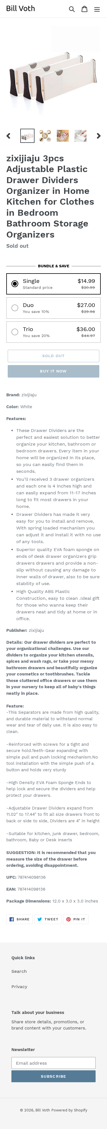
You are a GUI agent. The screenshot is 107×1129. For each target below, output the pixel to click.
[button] (53, 284)
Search (19, 971)
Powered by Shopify (69, 1110)
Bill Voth (42, 1110)
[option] (27, 135)
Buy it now (53, 371)
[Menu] (97, 8)
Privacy (19, 986)
